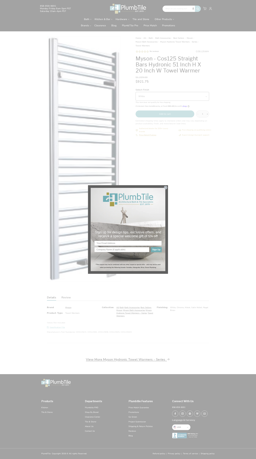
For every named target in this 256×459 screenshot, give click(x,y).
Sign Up (156, 249)
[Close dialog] (165, 187)
